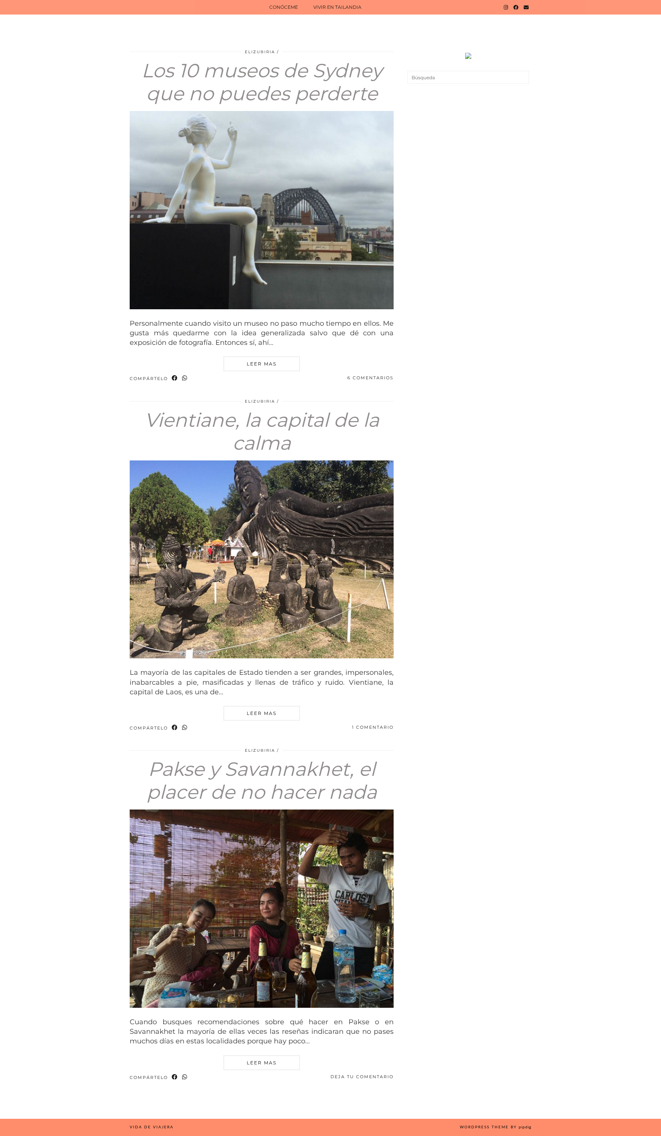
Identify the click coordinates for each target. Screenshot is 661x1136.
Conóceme (283, 7)
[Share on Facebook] (175, 378)
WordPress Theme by (495, 1127)
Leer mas (262, 364)
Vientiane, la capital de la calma (262, 431)
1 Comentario (373, 727)
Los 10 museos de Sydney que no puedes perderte (262, 82)
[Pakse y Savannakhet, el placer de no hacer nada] (262, 1005)
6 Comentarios (370, 377)
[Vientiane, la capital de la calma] (262, 656)
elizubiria (260, 51)
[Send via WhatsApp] (185, 378)
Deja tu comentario (362, 1076)
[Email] (526, 7)
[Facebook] (515, 7)
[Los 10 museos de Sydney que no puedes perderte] (262, 307)
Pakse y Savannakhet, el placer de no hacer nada (262, 780)
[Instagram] (506, 7)
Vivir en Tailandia (337, 7)
